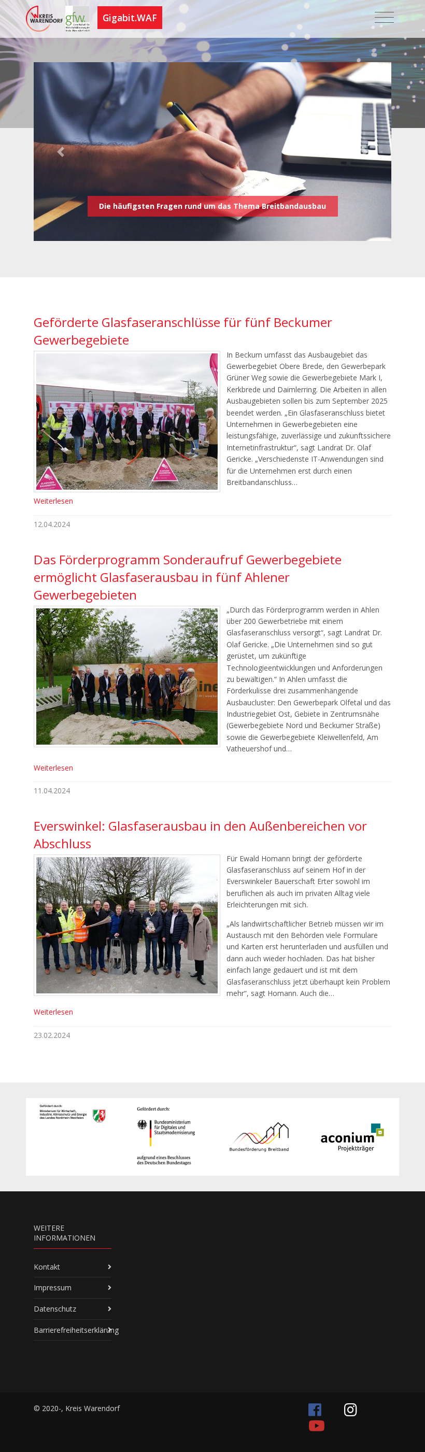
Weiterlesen (53, 501)
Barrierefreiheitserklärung (76, 1330)
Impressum (53, 1287)
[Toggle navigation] (384, 17)
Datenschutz (55, 1309)
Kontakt (47, 1267)
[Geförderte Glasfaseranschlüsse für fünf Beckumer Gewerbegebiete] (127, 421)
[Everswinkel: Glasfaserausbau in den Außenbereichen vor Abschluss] (127, 925)
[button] (61, 151)
